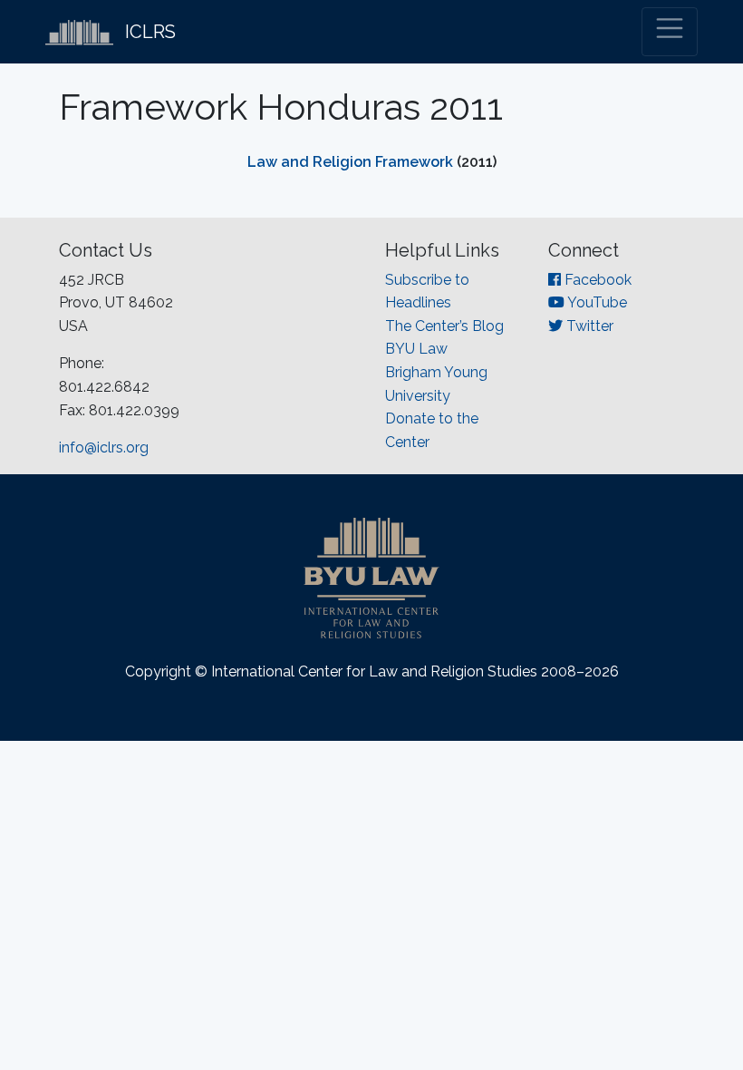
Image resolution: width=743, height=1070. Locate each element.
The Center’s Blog (444, 326)
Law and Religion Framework (350, 161)
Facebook (596, 279)
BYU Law (416, 348)
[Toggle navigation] (670, 31)
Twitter (588, 326)
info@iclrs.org (104, 447)
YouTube (595, 302)
